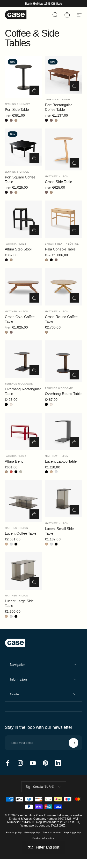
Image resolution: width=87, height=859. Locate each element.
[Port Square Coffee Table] (23, 147)
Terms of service (52, 832)
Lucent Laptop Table (61, 461)
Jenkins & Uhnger (18, 104)
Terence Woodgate (19, 384)
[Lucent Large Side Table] (23, 571)
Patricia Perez (15, 244)
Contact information (43, 838)
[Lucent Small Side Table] (63, 498)
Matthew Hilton (56, 176)
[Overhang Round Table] (63, 361)
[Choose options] (34, 90)
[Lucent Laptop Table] (63, 431)
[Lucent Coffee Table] (23, 501)
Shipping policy (72, 832)
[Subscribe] (73, 743)
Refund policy (14, 832)
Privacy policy (32, 832)
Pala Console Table (60, 249)
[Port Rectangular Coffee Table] (63, 75)
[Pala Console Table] (63, 219)
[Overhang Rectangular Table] (23, 359)
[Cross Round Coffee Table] (63, 286)
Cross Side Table (58, 182)
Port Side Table (17, 109)
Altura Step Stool (18, 249)
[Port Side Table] (23, 77)
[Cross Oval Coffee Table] (23, 286)
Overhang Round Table (63, 394)
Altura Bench (15, 461)
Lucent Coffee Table (20, 533)
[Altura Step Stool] (23, 219)
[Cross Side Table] (63, 149)
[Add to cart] (74, 298)
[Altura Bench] (23, 431)
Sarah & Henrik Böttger (63, 244)
